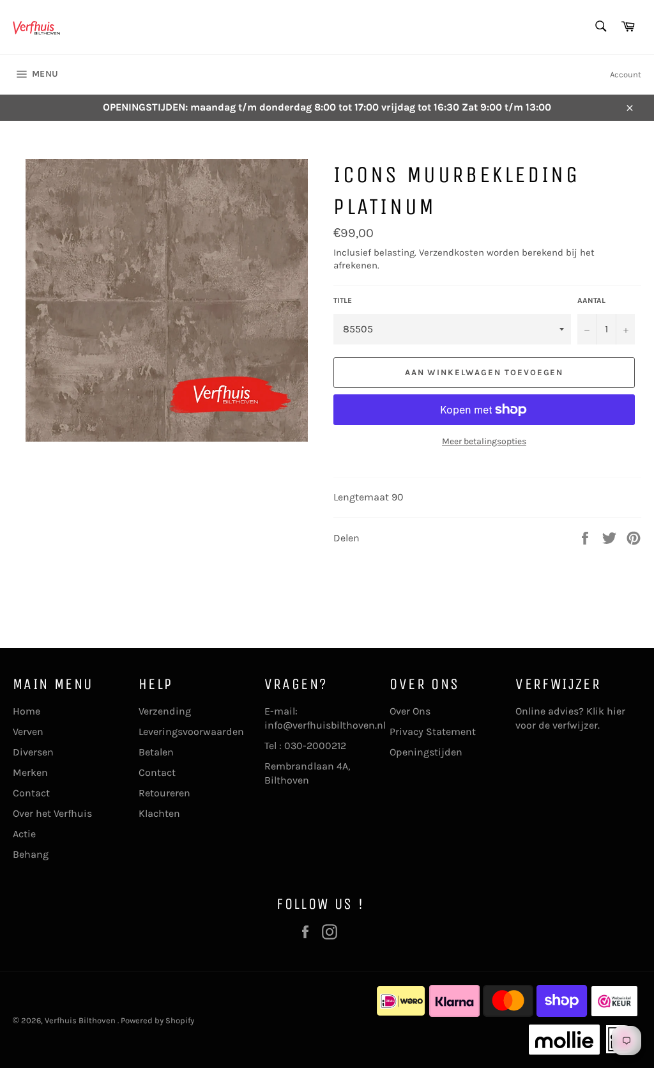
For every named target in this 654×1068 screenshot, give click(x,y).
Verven (28, 731)
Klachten (159, 813)
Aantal (591, 300)
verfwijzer (575, 725)
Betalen (156, 752)
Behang (31, 854)
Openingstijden (426, 752)
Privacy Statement (433, 731)
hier (616, 711)
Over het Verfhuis (52, 813)
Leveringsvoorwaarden (191, 731)
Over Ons (410, 711)
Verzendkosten (451, 252)
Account (625, 74)
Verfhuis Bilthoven (81, 1020)
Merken (30, 772)
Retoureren (164, 793)
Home (26, 711)
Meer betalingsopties (484, 441)
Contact (31, 793)
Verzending (165, 711)
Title (342, 300)
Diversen (33, 752)
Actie (24, 834)
